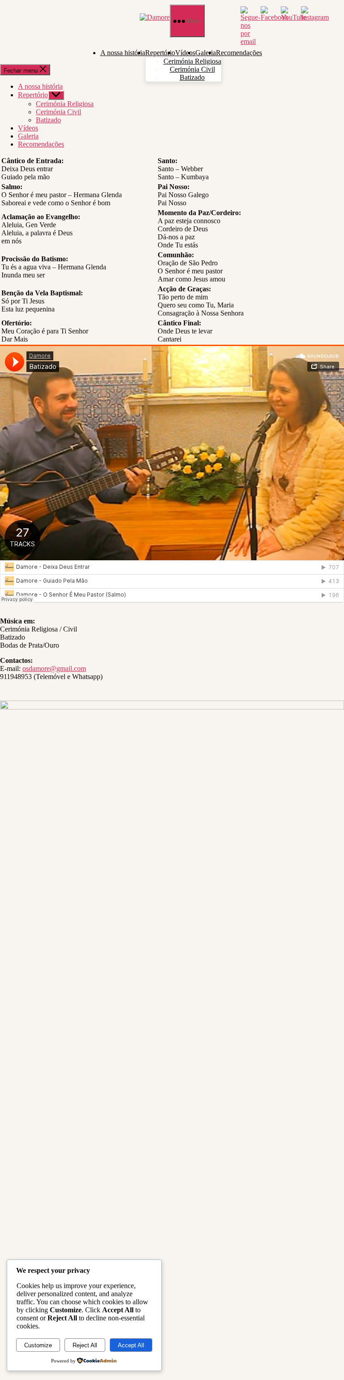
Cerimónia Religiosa (192, 61)
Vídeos (185, 52)
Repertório (160, 52)
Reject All (85, 1345)
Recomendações (239, 52)
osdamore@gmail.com (54, 668)
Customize (38, 1345)
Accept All (131, 1345)
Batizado (192, 77)
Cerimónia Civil (192, 69)
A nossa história (122, 52)
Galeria (205, 52)
